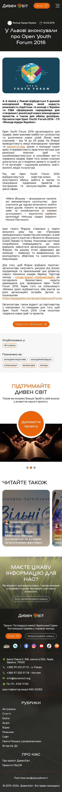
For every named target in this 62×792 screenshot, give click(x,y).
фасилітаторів (16, 146)
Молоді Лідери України (24, 23)
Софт (5, 736)
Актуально (10, 345)
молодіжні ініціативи (15, 359)
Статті (6, 713)
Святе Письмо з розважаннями (21, 741)
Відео (5, 727)
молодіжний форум (41, 359)
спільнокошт (11, 365)
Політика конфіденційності (31, 777)
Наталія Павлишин (20, 522)
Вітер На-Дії (9, 745)
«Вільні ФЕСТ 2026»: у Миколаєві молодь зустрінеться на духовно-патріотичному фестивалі (23, 537)
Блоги (6, 718)
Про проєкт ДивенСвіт (16, 760)
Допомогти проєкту (31, 423)
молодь (44, 365)
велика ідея (29, 365)
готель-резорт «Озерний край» (35, 277)
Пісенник (8, 732)
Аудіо (5, 722)
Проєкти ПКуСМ (12, 765)
